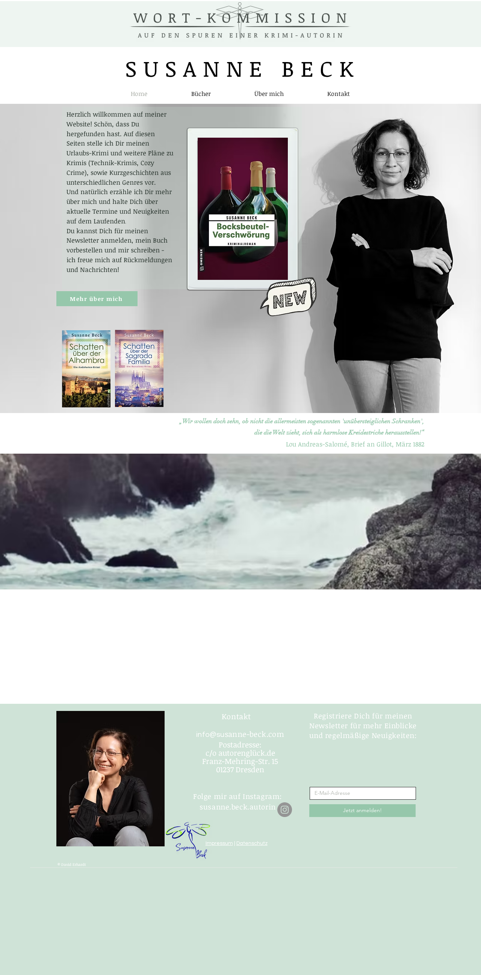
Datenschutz (252, 843)
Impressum (219, 843)
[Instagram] (284, 809)
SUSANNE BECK (242, 68)
